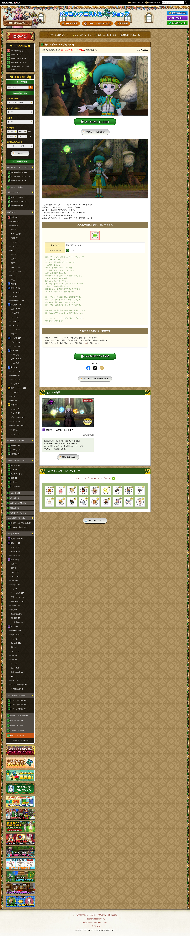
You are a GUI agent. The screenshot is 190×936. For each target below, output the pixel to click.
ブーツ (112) (15, 371)
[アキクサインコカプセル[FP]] (61, 490)
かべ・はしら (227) (17, 593)
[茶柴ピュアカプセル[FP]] (61, 501)
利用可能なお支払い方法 (130, 35)
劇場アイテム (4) (16, 54)
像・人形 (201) (16, 643)
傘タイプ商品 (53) (17, 425)
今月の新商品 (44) (17, 51)
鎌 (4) (13, 280)
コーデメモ (177, 18)
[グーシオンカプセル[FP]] (117, 490)
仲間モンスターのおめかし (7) (20, 715)
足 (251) (14, 367)
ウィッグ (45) (15, 292)
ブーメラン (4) (16, 271)
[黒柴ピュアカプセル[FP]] (72, 501)
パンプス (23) (15, 380)
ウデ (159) (14, 350)
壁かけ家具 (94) (16, 614)
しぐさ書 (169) (15, 493)
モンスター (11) (16, 474)
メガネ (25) (15, 392)
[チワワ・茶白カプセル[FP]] (140, 501)
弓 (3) (13, 275)
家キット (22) (15, 543)
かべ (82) (14, 664)
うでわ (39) (15, 355)
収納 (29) (14, 564)
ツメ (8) (14, 255)
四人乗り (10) (15, 454)
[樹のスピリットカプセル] (95, 235)
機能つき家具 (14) (17, 601)
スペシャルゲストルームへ (20, 750)
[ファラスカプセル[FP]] (106, 501)
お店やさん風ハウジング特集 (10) (20, 67)
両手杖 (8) (14, 238)
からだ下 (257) (16, 338)
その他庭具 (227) (17, 689)
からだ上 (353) (16, 305)
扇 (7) (13, 263)
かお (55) (14, 400)
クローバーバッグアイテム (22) (17, 167)
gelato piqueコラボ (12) (18, 58)
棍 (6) (13, 250)
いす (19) (14, 655)
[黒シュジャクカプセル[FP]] (140, 490)
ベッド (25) (15, 572)
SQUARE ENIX (11, 3)
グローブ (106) (16, 359)
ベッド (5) (14, 639)
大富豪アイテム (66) (17, 730)
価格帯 (9, 118)
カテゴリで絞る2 (13, 108)
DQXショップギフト (17, 735)
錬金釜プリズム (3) (16, 725)
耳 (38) (13, 396)
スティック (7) (16, 234)
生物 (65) (14, 482)
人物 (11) (14, 469)
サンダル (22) (15, 384)
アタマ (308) (15, 288)
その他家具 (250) (17, 622)
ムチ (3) (14, 259)
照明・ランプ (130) (17, 597)
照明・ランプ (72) (17, 634)
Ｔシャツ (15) (15, 330)
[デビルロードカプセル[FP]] (128, 501)
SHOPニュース (177, 23)
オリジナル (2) (16, 486)
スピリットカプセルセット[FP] (59, 430)
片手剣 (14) (15, 221)
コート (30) (15, 325)
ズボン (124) (15, 342)
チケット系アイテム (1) (19, 180)
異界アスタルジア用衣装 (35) (21, 523)
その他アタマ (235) (17, 300)
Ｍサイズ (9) (15, 551)
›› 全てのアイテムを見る (20, 740)
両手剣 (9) (14, 225)
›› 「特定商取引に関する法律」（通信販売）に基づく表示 (95, 915)
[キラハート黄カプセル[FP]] (106, 490)
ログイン (20, 36)
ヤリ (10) (14, 242)
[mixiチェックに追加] (101, 368)
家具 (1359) (15, 559)
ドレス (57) (15, 313)
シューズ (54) (15, 375)
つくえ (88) (15, 576)
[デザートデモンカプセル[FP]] (49, 490)
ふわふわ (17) (15, 409)
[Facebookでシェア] (88, 368)
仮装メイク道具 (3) (16, 187)
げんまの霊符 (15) (16, 720)
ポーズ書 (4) (14, 498)
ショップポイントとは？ (84, 35)
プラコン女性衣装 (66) (19, 704)
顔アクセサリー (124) (18, 388)
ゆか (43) (14, 659)
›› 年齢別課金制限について (95, 919)
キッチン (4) (15, 605)
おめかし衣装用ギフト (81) (16, 518)
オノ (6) (14, 246)
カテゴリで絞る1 (13, 98)
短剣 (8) (14, 230)
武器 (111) (14, 217)
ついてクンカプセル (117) (15, 460)
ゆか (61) (14, 589)
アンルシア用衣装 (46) (19, 527)
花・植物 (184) (16, 630)
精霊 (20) (14, 478)
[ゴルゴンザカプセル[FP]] (94, 501)
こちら (84, 343)
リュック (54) (15, 413)
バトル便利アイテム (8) (19, 172)
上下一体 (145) (16, 309)
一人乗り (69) (15, 445)
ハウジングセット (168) (19, 201)
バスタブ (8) (15, 584)
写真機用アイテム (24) (18, 513)
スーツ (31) (15, 317)
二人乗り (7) (15, 450)
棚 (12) (13, 647)
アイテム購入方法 (58, 35)
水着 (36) (14, 334)
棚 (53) (13, 568)
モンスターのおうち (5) (19, 684)
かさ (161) (14, 405)
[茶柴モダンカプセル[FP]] (72, 490)
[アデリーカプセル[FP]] (83, 501)
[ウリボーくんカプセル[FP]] (128, 490)
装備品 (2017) (11, 212)
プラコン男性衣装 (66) (19, 700)
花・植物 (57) (15, 618)
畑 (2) (13, 676)
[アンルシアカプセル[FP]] (94, 490)
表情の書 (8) (14, 508)
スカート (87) (15, 346)
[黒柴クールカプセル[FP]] (83, 490)
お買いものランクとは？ (107, 35)
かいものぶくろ (177, 13)
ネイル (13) (15, 363)
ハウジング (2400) (13, 534)
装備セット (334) (17, 197)
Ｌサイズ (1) (15, 555)
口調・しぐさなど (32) (19, 709)
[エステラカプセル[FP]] (117, 501)
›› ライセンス (95, 926)
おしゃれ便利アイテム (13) (20, 176)
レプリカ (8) (15, 465)
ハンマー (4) (15, 267)
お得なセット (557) (13, 192)
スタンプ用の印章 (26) (18, 503)
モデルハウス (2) (17, 539)
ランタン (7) (15, 434)
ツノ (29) (14, 296)
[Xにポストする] (95, 368)
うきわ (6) (14, 430)
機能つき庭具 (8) (17, 672)
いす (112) (14, 580)
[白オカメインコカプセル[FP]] (49, 501)
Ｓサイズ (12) (15, 547)
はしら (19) (15, 668)
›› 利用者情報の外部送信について (95, 923)
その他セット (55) (17, 205)
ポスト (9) (14, 680)
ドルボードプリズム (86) (15, 440)
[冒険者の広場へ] (18, 23)
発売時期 (10, 128)
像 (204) (14, 609)
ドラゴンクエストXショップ (95, 14)
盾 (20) (13, 284)
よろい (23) (15, 321)
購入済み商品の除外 (14, 142)
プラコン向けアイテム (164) (16, 695)
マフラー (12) (15, 421)
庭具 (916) (14, 626)
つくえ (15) (15, 651)
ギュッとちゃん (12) (18, 417)
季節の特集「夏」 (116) (19, 62)
